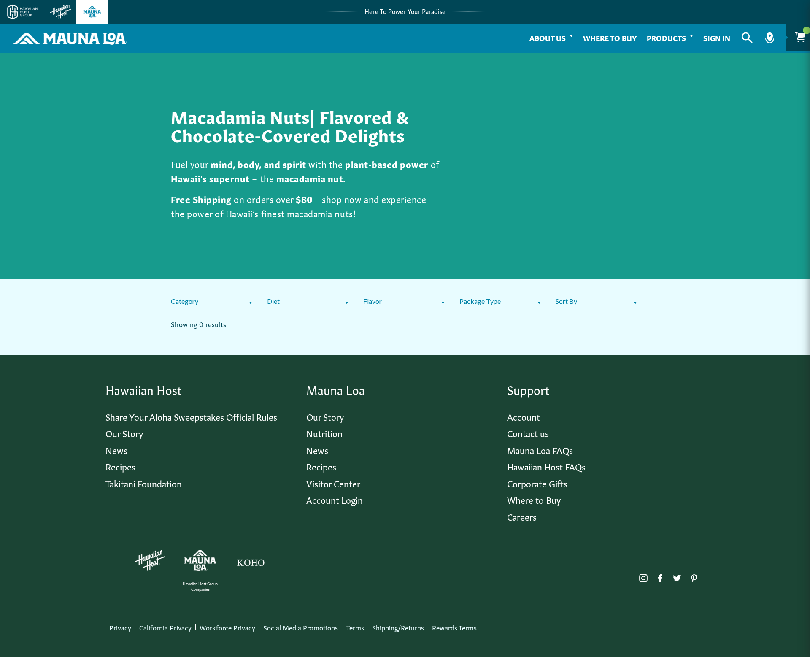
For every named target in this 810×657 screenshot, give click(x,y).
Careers (522, 516)
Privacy (120, 627)
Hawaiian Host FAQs (546, 466)
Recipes (120, 466)
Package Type (480, 301)
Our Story (124, 433)
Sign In (716, 37)
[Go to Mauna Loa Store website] (92, 12)
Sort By (566, 301)
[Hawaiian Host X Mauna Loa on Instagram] (643, 576)
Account (523, 416)
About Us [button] (547, 37)
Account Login (334, 499)
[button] (747, 38)
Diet (273, 301)
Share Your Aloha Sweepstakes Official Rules (191, 416)
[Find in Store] (769, 38)
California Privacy (165, 627)
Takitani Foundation (143, 483)
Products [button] (666, 37)
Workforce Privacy (227, 627)
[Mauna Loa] (200, 560)
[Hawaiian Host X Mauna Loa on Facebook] (660, 576)
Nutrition (324, 433)
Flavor (372, 301)
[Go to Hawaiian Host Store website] (60, 12)
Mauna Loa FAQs (540, 449)
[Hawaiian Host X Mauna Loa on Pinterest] (694, 576)
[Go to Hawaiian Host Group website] (22, 11)
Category (184, 301)
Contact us (528, 433)
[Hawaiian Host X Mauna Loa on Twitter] (677, 576)
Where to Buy (610, 37)
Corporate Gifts (537, 483)
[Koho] (250, 561)
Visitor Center (333, 483)
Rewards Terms (454, 627)
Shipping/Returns (398, 627)
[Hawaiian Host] (150, 560)
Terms (355, 627)
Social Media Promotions (300, 627)
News (116, 449)
